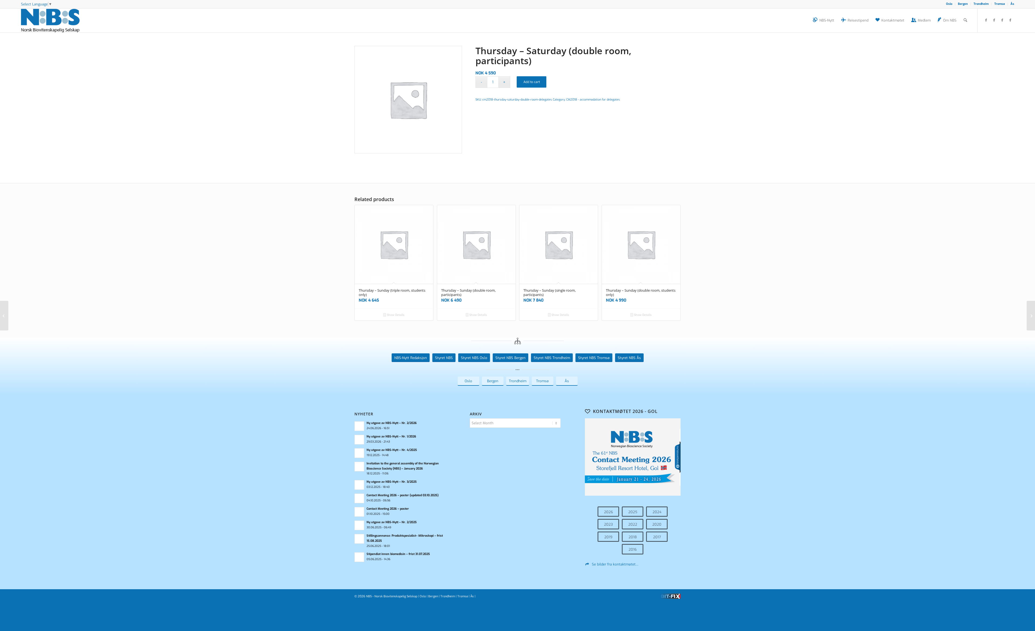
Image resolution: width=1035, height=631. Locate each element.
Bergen (963, 4)
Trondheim (981, 4)
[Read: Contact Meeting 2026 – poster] (359, 512)
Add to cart (531, 82)
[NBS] (56, 20)
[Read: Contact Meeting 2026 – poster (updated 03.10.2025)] (359, 498)
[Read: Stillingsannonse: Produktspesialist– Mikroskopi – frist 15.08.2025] (359, 539)
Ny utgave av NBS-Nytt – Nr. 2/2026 (392, 423)
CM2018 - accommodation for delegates (593, 100)
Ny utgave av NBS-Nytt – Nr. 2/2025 (392, 522)
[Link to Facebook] (986, 20)
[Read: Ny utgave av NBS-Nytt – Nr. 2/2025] (359, 525)
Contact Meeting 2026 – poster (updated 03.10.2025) (403, 495)
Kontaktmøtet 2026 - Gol (625, 411)
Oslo (949, 4)
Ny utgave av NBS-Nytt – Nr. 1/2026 (391, 437)
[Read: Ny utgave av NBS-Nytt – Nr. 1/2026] (359, 439)
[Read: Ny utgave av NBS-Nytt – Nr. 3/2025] (359, 485)
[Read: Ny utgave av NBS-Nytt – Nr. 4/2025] (359, 453)
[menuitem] (949, 4)
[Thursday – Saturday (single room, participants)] (4, 315)
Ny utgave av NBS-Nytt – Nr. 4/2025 (392, 450)
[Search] (965, 20)
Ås (1012, 4)
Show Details (395, 315)
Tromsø (999, 4)
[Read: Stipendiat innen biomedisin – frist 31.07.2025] (359, 557)
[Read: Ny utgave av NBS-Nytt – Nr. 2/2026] (359, 426)
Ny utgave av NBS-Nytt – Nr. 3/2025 (392, 482)
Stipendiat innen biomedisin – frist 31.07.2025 (398, 554)
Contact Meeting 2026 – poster (388, 509)
